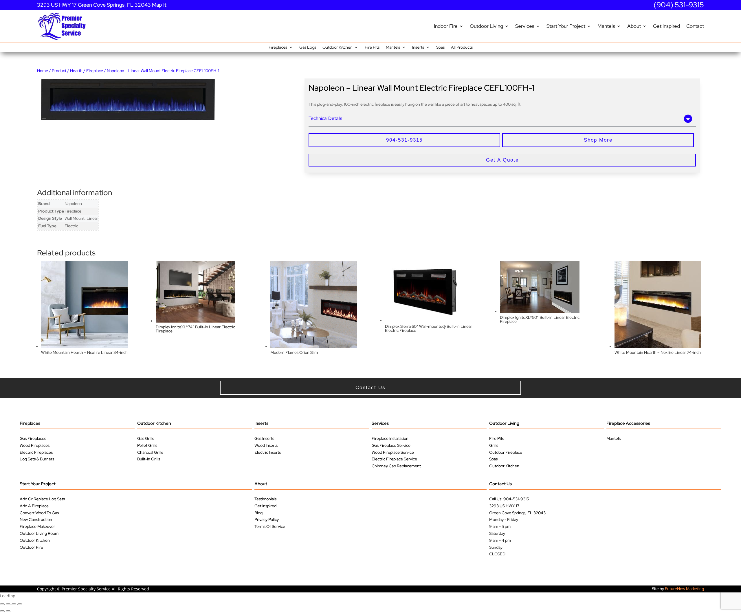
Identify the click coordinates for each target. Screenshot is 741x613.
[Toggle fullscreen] (8, 604)
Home (42, 70)
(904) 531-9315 (679, 5)
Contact (695, 26)
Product (59, 70)
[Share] (14, 604)
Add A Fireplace (34, 505)
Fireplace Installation (390, 438)
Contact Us (500, 484)
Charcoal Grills (150, 452)
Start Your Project (565, 26)
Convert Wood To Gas (39, 512)
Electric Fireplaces (36, 452)
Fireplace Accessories (628, 423)
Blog (258, 512)
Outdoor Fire (31, 547)
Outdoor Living (486, 26)
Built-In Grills (148, 459)
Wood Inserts (266, 445)
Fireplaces (278, 47)
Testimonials (265, 499)
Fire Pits (372, 47)
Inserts (418, 47)
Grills (493, 445)
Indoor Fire (446, 26)
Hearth (76, 70)
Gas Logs (307, 47)
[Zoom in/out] (2, 604)
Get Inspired (666, 26)
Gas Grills (145, 438)
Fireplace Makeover (37, 526)
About (634, 26)
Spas (440, 47)
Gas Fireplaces (33, 438)
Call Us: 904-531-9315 (509, 499)
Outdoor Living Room (39, 533)
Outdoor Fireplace (505, 452)
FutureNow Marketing (684, 588)
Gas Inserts (264, 438)
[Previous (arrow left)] (2, 611)
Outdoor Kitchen (337, 47)
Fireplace (94, 70)
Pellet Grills (147, 445)
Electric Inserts (267, 452)
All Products (462, 47)
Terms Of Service (269, 526)
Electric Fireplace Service (394, 459)
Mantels (606, 26)
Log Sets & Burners (37, 459)
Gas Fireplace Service (391, 445)
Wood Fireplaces (34, 445)
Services (524, 26)
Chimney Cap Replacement (396, 466)
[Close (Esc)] (19, 604)
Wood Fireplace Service (393, 452)
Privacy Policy (266, 519)
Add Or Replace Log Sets (42, 499)
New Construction (36, 519)
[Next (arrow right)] (8, 611)
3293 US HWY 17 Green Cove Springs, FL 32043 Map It (101, 4)
